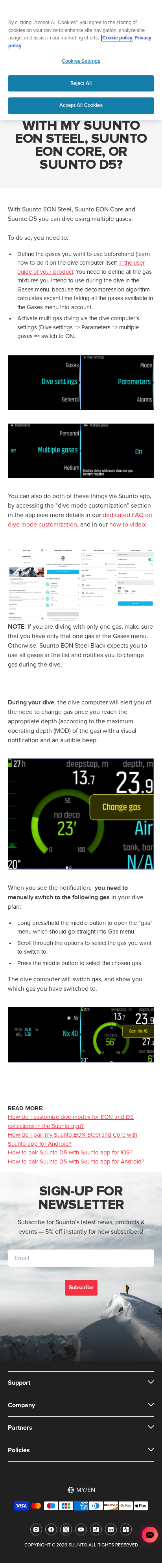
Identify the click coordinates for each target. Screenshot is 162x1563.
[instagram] (36, 1529)
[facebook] (51, 1529)
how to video (127, 524)
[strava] (126, 1529)
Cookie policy (117, 38)
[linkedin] (111, 1529)
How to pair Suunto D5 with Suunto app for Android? (76, 1162)
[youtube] (81, 1529)
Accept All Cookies (80, 105)
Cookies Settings (81, 61)
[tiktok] (96, 1529)
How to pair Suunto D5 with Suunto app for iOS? (70, 1153)
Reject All (81, 83)
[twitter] (66, 1529)
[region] (81, 60)
